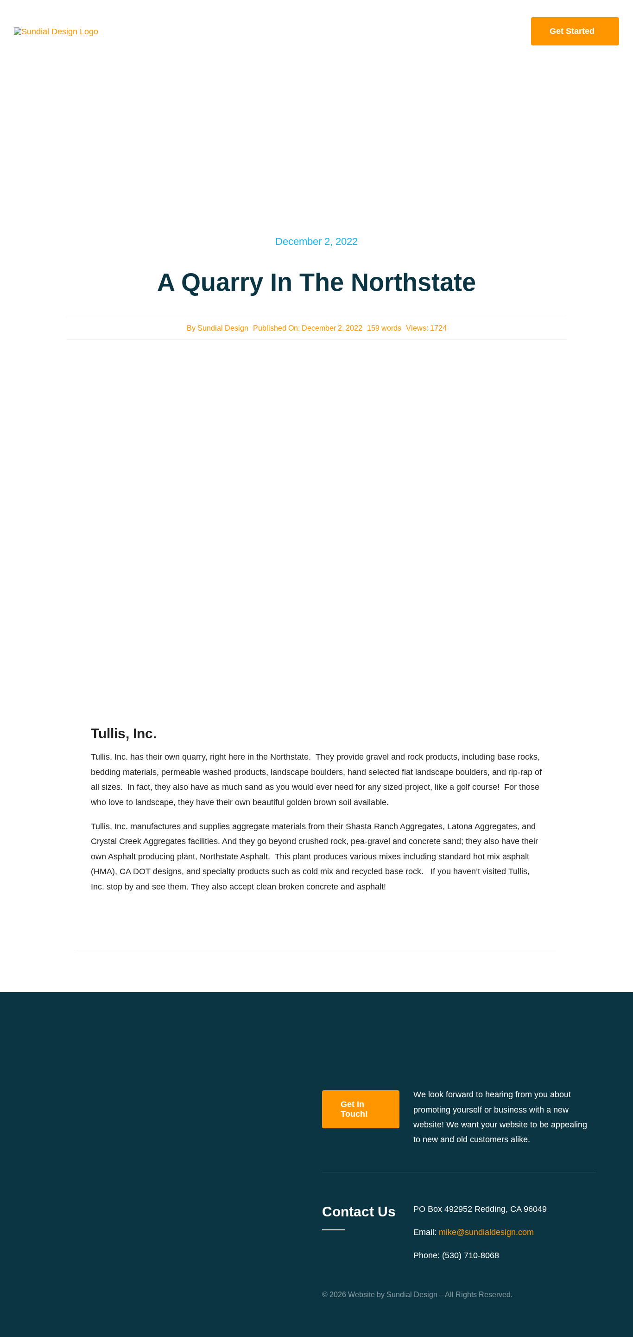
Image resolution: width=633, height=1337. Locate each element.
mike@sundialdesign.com (486, 1232)
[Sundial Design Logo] (56, 31)
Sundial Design (222, 328)
